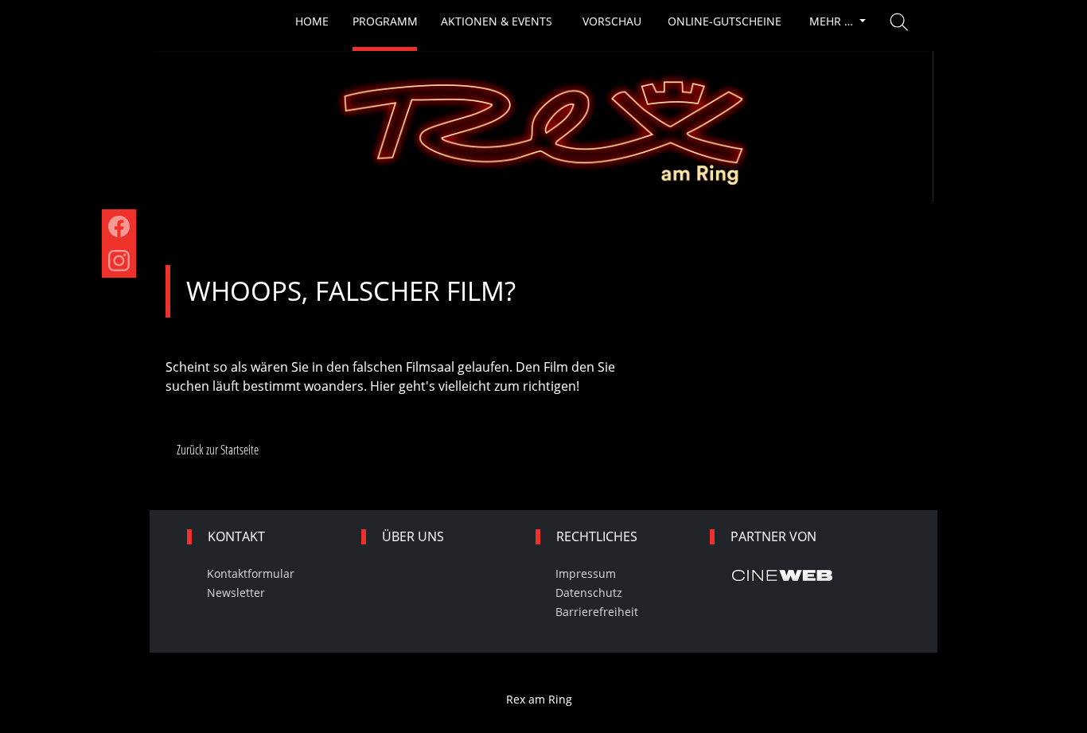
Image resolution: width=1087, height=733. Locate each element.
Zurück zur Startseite (218, 449)
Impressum (585, 573)
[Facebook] (119, 226)
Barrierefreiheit (596, 611)
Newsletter (236, 592)
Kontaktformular (250, 573)
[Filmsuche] (899, 22)
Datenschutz (588, 592)
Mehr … (832, 21)
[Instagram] (119, 260)
